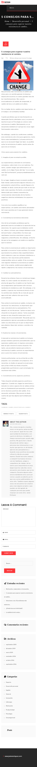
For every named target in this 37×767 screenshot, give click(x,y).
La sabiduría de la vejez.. (13, 612)
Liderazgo (9, 702)
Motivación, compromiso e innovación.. (17, 589)
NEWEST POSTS (9, 413)
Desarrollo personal (20, 21)
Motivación (9, 706)
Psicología (29, 58)
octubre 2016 (10, 660)
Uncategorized (10, 717)
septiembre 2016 (11, 664)
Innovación (9, 698)
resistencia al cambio (22, 407)
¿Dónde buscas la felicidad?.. (14, 608)
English (8, 690)
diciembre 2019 (10, 648)
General (24, 58)
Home (7, 21)
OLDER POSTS (23, 413)
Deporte (8, 682)
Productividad (10, 710)
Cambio (11, 407)
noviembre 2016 (11, 656)
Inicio (11, 8)
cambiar (4, 407)
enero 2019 (9, 652)
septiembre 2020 (11, 644)
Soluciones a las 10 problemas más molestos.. (15, 602)
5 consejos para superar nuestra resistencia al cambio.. (18, 595)
